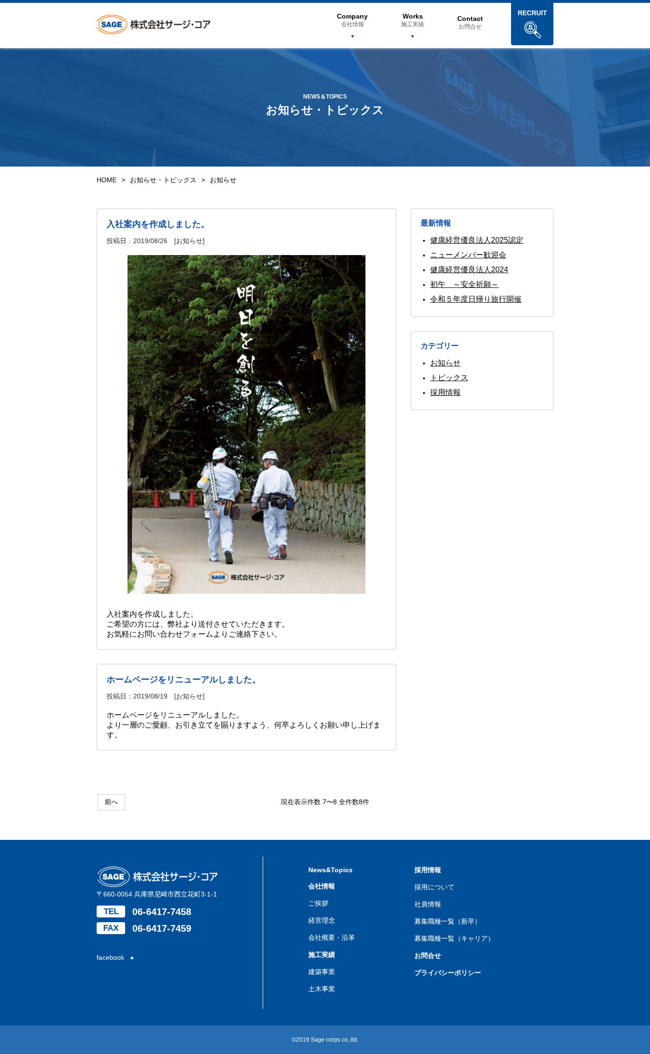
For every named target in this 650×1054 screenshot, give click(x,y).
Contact (470, 22)
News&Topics (330, 870)
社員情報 (427, 904)
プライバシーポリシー (447, 972)
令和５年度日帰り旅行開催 (476, 299)
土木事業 (321, 989)
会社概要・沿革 (331, 937)
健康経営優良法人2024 (469, 270)
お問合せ (427, 955)
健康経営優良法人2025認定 (476, 240)
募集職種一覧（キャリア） (454, 938)
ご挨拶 (318, 903)
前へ (111, 802)
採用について (434, 887)
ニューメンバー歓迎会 (468, 255)
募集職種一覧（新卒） (447, 921)
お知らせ (445, 363)
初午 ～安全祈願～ (464, 284)
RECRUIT (532, 13)
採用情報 (445, 392)
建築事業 (321, 971)
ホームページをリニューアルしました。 (184, 679)
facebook (110, 957)
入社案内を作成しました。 (158, 224)
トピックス (449, 378)
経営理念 (321, 920)
